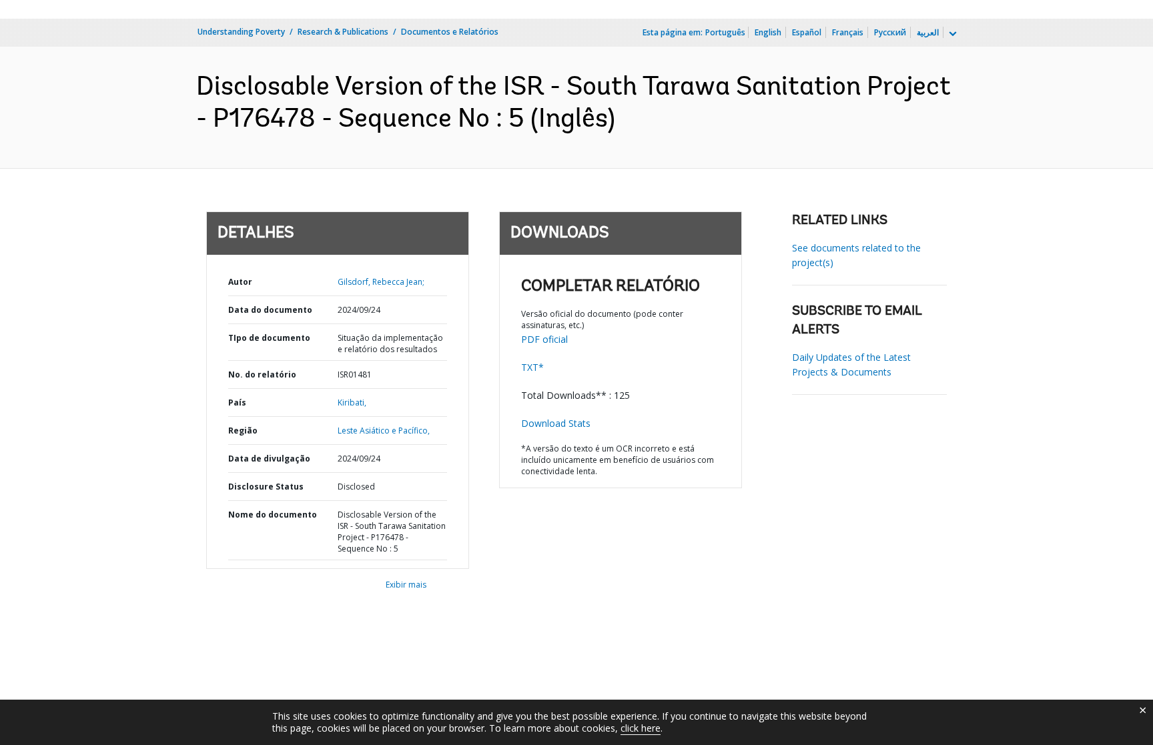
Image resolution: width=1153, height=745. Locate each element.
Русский (890, 32)
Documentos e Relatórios (449, 31)
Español (806, 32)
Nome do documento (272, 514)
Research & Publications (343, 31)
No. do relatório (262, 374)
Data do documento (270, 309)
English (768, 32)
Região (243, 430)
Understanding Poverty (241, 31)
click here (641, 728)
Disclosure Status (266, 486)
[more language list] (951, 34)
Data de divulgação (269, 458)
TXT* (532, 367)
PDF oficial (544, 339)
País (237, 402)
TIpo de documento (269, 337)
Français (847, 32)
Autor (240, 281)
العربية (928, 32)
